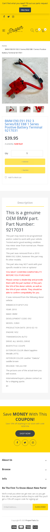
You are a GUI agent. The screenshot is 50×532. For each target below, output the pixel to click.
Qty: (6, 153)
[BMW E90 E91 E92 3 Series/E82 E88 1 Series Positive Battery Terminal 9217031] (11, 109)
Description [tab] (25, 202)
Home (4, 46)
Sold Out (25, 162)
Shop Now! (25, 433)
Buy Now (25, 170)
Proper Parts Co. (32, 520)
